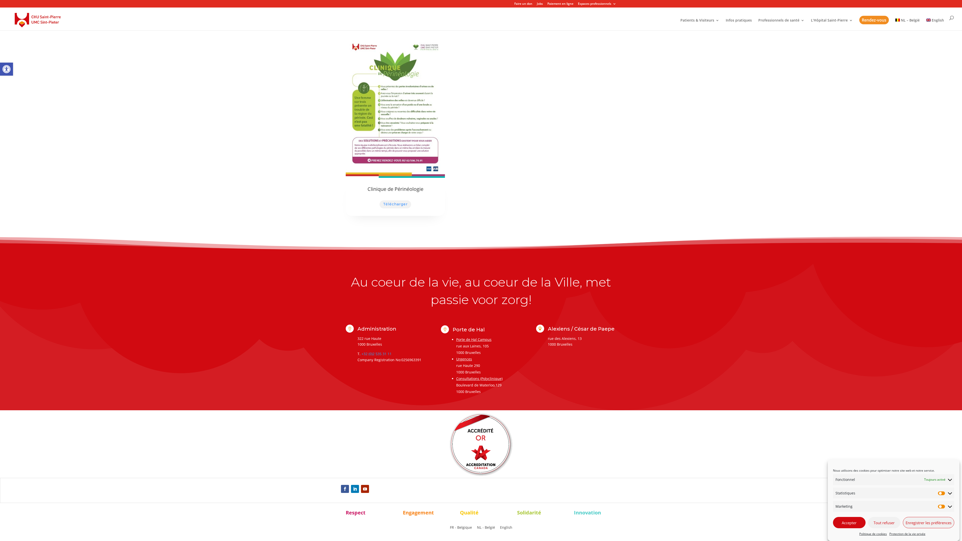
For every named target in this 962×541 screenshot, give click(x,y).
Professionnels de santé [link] (778, 21)
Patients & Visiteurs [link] (697, 21)
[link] (6, 69)
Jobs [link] (540, 4)
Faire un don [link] (523, 4)
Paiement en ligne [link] (560, 4)
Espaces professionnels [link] (594, 4)
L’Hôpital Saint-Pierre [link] (829, 21)
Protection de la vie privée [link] (907, 534)
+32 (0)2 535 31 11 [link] (377, 353)
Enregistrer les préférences (928, 522)
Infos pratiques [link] (739, 21)
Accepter (849, 522)
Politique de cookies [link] (873, 534)
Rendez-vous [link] (874, 20)
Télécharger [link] (395, 204)
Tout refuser (884, 522)
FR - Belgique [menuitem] (461, 527)
